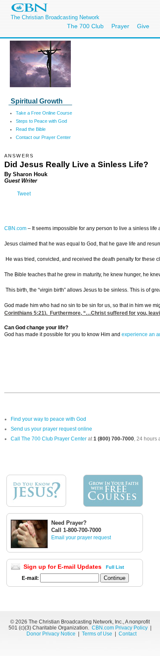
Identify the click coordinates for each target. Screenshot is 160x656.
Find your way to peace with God (48, 419)
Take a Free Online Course (44, 112)
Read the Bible (31, 129)
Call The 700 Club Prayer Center (49, 439)
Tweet (24, 194)
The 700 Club (85, 26)
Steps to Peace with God (41, 121)
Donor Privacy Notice (51, 634)
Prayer (120, 26)
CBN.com (15, 228)
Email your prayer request (81, 538)
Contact (128, 634)
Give (143, 26)
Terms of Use (97, 634)
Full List (115, 567)
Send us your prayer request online (51, 429)
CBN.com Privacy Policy (120, 628)
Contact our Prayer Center (43, 137)
